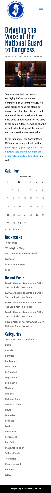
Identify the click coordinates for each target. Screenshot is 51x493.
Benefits (9, 355)
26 (37, 214)
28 (8, 223)
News (8, 410)
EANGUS (9, 259)
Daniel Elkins (13, 56)
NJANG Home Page (15, 264)
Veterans (10, 469)
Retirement (11, 437)
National (9, 393)
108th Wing (11, 242)
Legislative (37, 56)
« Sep (8, 229)
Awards (9, 350)
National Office (13, 404)
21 (8, 214)
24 (25, 214)
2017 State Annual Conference (21, 339)
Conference (11, 361)
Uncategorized (13, 464)
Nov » (16, 229)
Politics (9, 426)
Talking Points (12, 453)
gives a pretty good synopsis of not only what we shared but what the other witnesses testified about (24, 151)
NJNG (8, 269)
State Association (14, 447)
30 (19, 223)
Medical (9, 388)
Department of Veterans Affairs (22, 253)
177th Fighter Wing (15, 248)
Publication (11, 431)
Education (10, 366)
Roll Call (9, 442)
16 (19, 206)
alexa (8, 344)
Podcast (9, 420)
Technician (10, 458)
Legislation (11, 372)
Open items (11, 415)
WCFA (8, 475)
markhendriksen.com (31, 489)
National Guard (13, 399)
